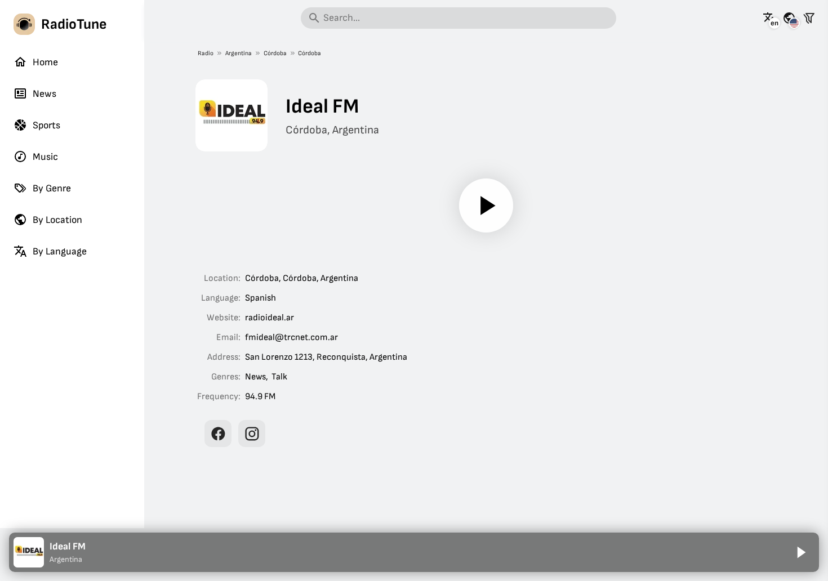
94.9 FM (260, 396)
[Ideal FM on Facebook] (218, 433)
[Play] (486, 205)
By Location (57, 220)
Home (45, 62)
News (44, 94)
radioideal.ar (269, 317)
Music (45, 157)
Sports (46, 125)
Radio (205, 53)
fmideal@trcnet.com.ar (291, 337)
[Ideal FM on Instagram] (251, 433)
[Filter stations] (808, 18)
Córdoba (275, 53)
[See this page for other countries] (789, 18)
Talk (279, 377)
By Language (60, 251)
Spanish (260, 298)
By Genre (52, 188)
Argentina (238, 53)
